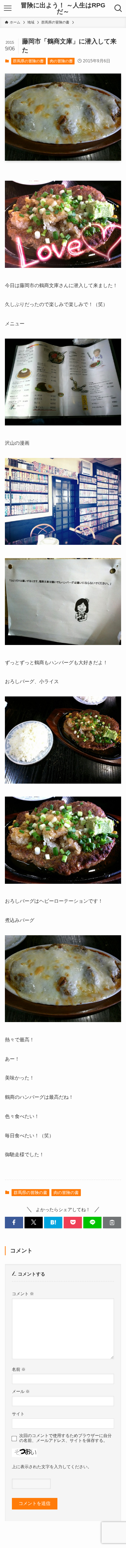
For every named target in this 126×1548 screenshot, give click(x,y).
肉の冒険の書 (61, 61)
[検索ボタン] (118, 8)
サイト (18, 1413)
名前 (19, 1369)
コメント (23, 1293)
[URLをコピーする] (112, 1222)
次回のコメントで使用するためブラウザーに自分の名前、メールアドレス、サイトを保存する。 (65, 1438)
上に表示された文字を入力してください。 (52, 1466)
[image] (63, 266)
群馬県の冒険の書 (28, 61)
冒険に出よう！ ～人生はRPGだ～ (63, 8)
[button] (14, 1222)
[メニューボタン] (7, 8)
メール (21, 1391)
